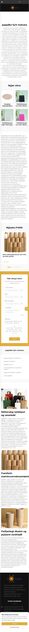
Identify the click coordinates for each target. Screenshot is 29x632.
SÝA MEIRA (6, 262)
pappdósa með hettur (9, 361)
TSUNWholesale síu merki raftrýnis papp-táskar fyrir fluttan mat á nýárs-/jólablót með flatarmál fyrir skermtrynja (22, 105)
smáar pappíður (8, 375)
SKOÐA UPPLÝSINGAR (7, 96)
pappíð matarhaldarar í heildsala (12, 372)
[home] (14, 7)
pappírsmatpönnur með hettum (12, 358)
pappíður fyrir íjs (8, 364)
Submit (14, 339)
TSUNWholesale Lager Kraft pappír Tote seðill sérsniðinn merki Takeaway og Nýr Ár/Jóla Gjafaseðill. (7, 124)
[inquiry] (27, 309)
